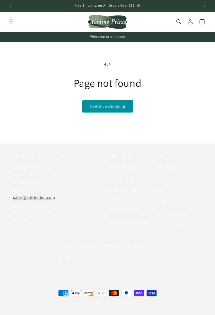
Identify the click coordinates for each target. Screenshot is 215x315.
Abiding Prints (99, 303)
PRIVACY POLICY (170, 202)
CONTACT (164, 191)
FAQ (159, 179)
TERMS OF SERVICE (171, 214)
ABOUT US (164, 167)
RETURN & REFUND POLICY (124, 194)
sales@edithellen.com (34, 197)
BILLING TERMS (121, 179)
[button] (11, 22)
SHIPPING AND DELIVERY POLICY (129, 224)
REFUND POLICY (169, 226)
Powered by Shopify (123, 303)
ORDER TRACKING (123, 167)
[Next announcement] (205, 6)
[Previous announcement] (10, 6)
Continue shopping (107, 106)
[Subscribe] (148, 259)
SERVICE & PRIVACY (125, 209)
